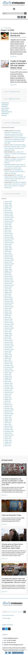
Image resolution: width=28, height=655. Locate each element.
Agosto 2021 (8, 308)
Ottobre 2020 (8, 326)
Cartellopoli (4, 106)
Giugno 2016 (8, 419)
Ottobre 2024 (8, 240)
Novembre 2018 (9, 367)
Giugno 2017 (8, 397)
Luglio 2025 (7, 224)
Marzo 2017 (7, 403)
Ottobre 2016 (8, 412)
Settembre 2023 (9, 264)
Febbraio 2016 (8, 426)
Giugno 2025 (8, 226)
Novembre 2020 (9, 324)
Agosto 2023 (8, 265)
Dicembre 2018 (8, 365)
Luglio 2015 (7, 438)
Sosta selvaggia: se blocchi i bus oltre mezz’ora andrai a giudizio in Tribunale (14, 171)
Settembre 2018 (9, 371)
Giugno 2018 (8, 376)
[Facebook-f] (3, 629)
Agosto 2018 (8, 372)
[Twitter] (22, 17)
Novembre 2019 (9, 346)
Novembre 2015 (9, 431)
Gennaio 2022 (8, 299)
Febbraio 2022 (8, 297)
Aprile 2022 (7, 294)
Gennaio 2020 (8, 342)
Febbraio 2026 (8, 212)
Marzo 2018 (7, 381)
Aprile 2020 (7, 337)
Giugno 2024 (8, 248)
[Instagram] (25, 17)
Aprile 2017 (7, 401)
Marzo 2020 (7, 338)
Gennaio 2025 (8, 235)
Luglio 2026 (7, 203)
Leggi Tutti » (5, 495)
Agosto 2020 (8, 330)
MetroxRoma (4, 110)
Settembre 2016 (9, 413)
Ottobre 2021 (8, 305)
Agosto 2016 (8, 415)
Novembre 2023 (9, 260)
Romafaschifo (5, 113)
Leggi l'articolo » (13, 56)
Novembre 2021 (9, 303)
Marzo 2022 (7, 296)
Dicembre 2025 (8, 216)
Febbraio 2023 (8, 276)
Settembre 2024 (9, 242)
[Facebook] (19, 17)
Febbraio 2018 (8, 383)
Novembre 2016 (9, 410)
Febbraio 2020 (8, 340)
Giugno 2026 (8, 205)
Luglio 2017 (7, 396)
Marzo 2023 (7, 274)
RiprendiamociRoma (6, 112)
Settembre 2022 (9, 285)
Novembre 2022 (9, 281)
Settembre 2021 (9, 306)
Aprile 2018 (7, 379)
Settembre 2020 (9, 328)
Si (6, 652)
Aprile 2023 (7, 273)
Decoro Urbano (5, 108)
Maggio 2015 (8, 442)
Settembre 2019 (9, 349)
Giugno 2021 (8, 312)
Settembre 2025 (9, 221)
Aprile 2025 (7, 230)
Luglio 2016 (7, 417)
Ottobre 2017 (8, 390)
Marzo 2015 (7, 445)
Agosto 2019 (8, 351)
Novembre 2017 (8, 388)
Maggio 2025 (8, 228)
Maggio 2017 (8, 399)
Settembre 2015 (9, 435)
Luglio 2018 (7, 374)
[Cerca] (25, 13)
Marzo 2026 (7, 210)
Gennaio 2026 (8, 214)
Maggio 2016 (8, 420)
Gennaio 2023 (8, 278)
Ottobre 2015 (8, 433)
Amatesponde (5, 103)
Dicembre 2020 (8, 322)
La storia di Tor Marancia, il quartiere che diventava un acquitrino (15, 153)
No (9, 652)
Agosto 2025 (8, 223)
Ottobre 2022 (8, 283)
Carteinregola (4, 104)
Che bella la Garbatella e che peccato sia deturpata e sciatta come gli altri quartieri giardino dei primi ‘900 (14, 481)
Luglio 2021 (7, 310)
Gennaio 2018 (8, 385)
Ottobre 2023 (8, 262)
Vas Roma (4, 115)
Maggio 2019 (8, 356)
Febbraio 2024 (8, 255)
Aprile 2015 (7, 444)
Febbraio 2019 (8, 362)
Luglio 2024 (7, 246)
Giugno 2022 (8, 290)
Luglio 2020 (7, 331)
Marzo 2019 (7, 360)
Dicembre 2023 (8, 258)
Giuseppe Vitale (8, 164)
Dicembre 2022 (8, 280)
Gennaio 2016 (8, 428)
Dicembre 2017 (8, 387)
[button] (14, 9)
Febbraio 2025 (8, 233)
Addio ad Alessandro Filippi (17, 144)
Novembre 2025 (9, 217)
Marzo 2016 (7, 424)
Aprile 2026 (7, 208)
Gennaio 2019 (8, 363)
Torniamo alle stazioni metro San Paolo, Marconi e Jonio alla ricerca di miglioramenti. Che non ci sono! (14, 580)
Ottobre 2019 (8, 347)
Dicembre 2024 (8, 237)
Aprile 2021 (7, 315)
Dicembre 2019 (8, 344)
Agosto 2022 (8, 287)
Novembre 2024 (9, 239)
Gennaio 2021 (8, 321)
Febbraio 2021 (8, 319)
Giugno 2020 (8, 333)
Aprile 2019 (7, 358)
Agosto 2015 (8, 437)
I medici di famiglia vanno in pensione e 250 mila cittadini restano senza (18, 64)
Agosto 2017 (8, 394)
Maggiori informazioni (18, 652)
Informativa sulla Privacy (8, 615)
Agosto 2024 (8, 244)
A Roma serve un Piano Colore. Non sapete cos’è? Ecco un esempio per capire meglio (15, 166)
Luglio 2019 (7, 353)
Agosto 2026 (8, 201)
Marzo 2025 (7, 232)
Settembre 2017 (8, 392)
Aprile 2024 (7, 251)
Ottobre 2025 (8, 219)
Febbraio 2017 (8, 404)
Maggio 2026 (8, 207)
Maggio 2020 (8, 335)
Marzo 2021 (7, 317)
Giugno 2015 (8, 440)
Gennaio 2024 (8, 256)
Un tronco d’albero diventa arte (17, 34)
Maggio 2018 (8, 378)
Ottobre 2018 (8, 369)
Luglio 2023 (7, 267)
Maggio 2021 (8, 314)
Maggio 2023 (8, 271)
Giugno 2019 (8, 355)
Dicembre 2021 (8, 301)
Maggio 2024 (8, 249)
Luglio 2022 (7, 289)
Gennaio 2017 (8, 406)
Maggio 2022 (8, 292)
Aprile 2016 (7, 422)
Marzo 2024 (7, 253)
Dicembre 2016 (8, 408)
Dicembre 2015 (8, 429)
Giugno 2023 (8, 269)
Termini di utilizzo (6, 618)
